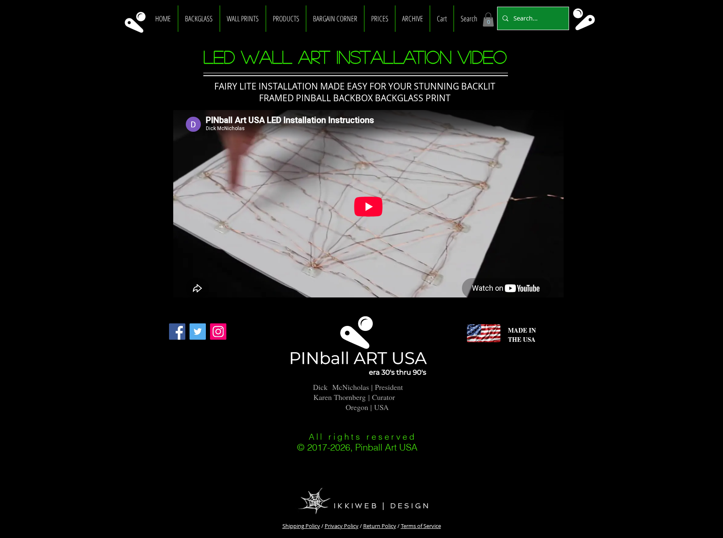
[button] (199, 18)
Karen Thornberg (339, 397)
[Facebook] (177, 331)
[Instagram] (218, 331)
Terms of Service (421, 526)
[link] (488, 19)
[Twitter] (198, 331)
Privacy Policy (342, 526)
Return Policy (379, 526)
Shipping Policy (301, 526)
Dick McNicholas (341, 387)
